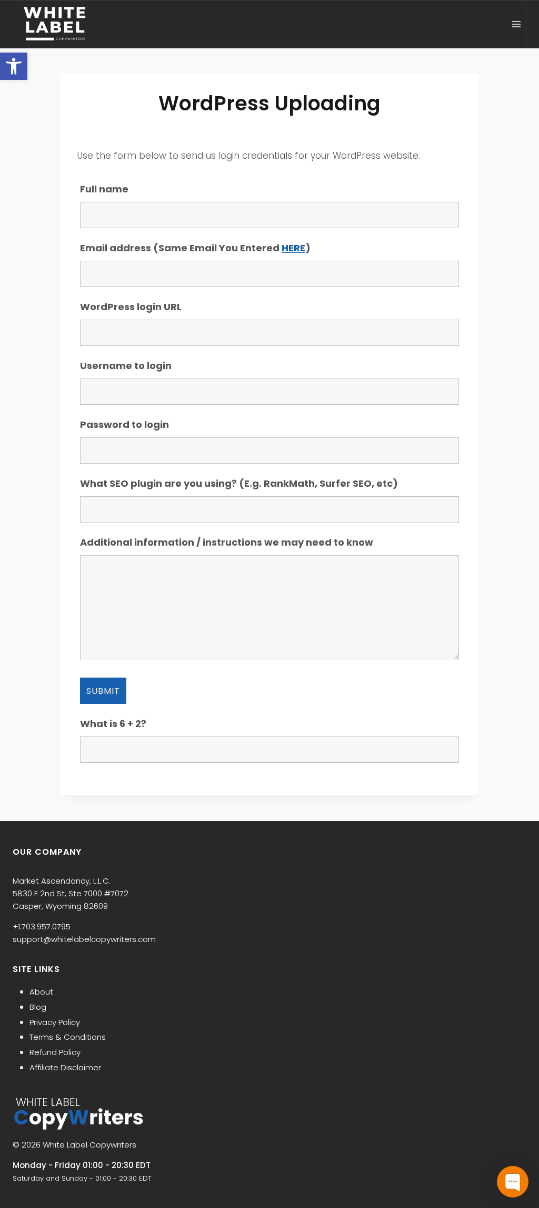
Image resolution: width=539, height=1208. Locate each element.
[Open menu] (516, 24)
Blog (37, 1006)
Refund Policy (55, 1052)
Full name (104, 189)
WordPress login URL (131, 306)
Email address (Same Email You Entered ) (195, 247)
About (41, 991)
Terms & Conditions (67, 1036)
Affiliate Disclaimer (65, 1067)
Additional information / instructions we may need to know (226, 542)
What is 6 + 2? (113, 723)
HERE (293, 247)
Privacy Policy (54, 1022)
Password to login (124, 424)
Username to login (126, 365)
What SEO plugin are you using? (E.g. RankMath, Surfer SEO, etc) (239, 483)
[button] (13, 66)
